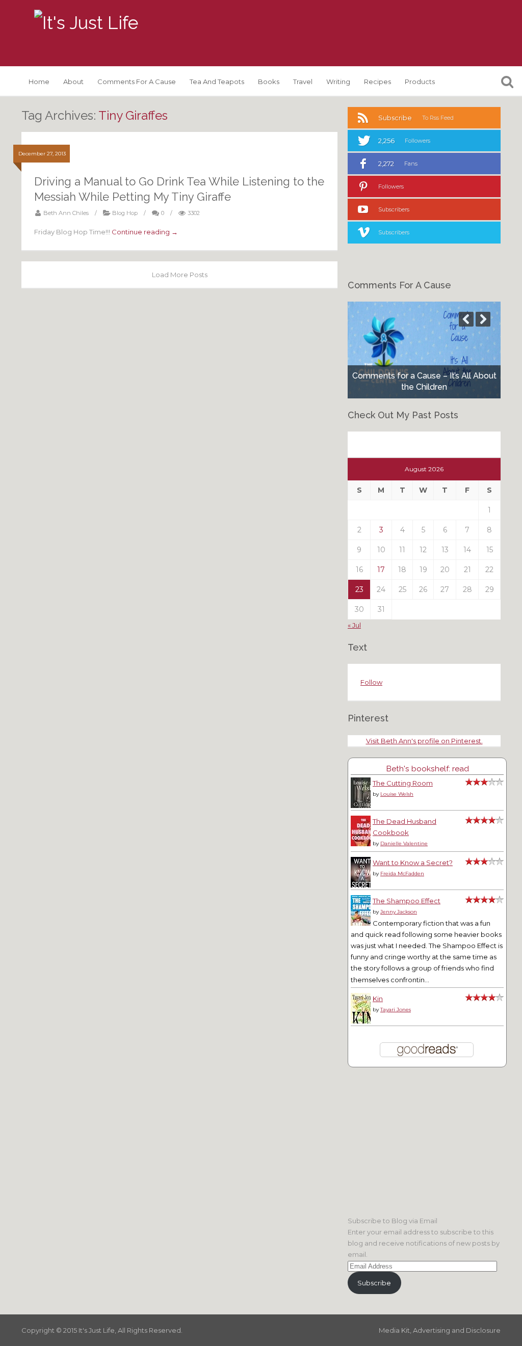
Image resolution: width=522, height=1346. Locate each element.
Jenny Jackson (398, 911)
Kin (378, 998)
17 (381, 569)
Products (420, 81)
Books (268, 81)
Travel (302, 81)
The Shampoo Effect (406, 901)
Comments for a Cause (136, 81)
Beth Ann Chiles (66, 213)
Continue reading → (145, 232)
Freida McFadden (402, 873)
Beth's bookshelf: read (427, 768)
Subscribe (374, 1283)
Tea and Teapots (217, 81)
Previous (466, 319)
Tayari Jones (395, 1009)
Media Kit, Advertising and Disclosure (440, 1330)
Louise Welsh (396, 794)
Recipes (377, 81)
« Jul (354, 625)
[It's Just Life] (86, 23)
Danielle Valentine (404, 843)
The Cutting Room (403, 783)
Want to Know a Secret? (413, 862)
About (73, 81)
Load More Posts (179, 275)
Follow (371, 682)
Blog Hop (125, 213)
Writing (338, 81)
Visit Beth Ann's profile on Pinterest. (424, 741)
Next (483, 319)
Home (39, 81)
